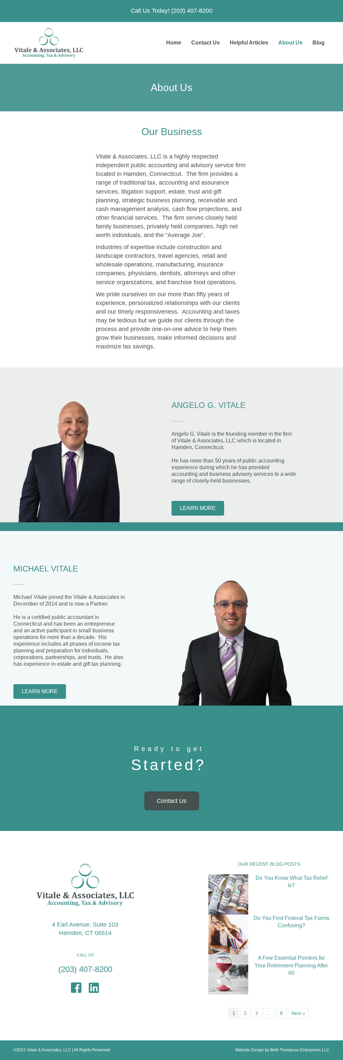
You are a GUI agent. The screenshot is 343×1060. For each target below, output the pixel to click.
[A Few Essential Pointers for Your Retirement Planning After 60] (228, 974)
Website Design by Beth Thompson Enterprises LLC (282, 1050)
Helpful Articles (249, 42)
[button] (198, 508)
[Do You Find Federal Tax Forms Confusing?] (228, 934)
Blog (319, 42)
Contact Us (205, 42)
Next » (298, 1013)
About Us (290, 42)
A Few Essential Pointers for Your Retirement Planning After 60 (291, 965)
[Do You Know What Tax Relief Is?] (228, 894)
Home (173, 42)
